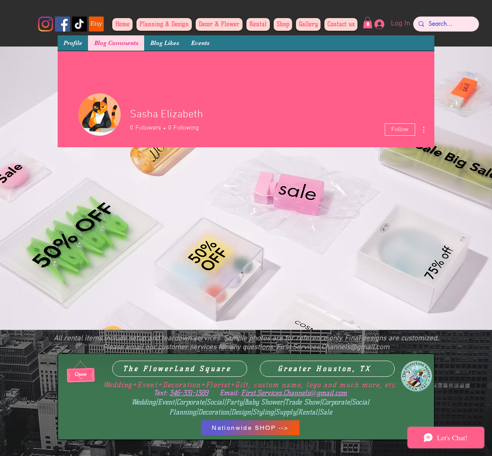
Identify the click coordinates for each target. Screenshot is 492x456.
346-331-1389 (189, 393)
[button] (367, 22)
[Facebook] (62, 24)
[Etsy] (96, 24)
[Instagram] (45, 24)
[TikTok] (79, 24)
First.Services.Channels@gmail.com (332, 347)
